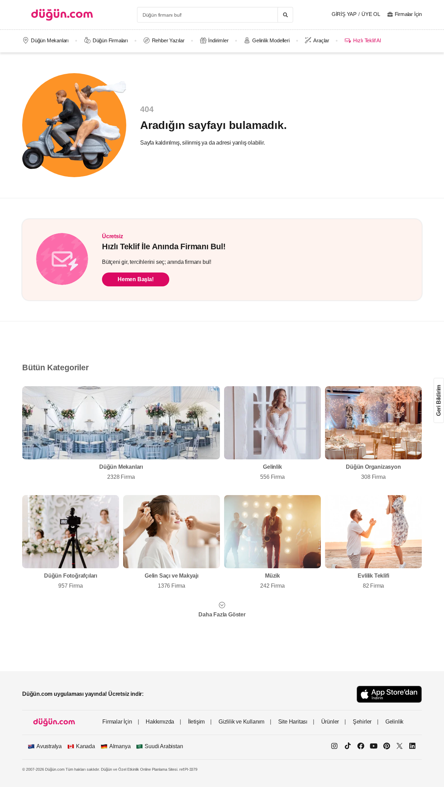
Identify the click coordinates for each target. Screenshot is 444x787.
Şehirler (362, 722)
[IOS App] (389, 694)
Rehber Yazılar (168, 40)
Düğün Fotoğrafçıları (70, 581)
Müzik (272, 581)
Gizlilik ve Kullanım (241, 722)
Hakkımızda (160, 722)
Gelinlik (272, 472)
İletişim (196, 722)
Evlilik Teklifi (373, 581)
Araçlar (321, 40)
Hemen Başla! (136, 279)
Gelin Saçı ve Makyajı (171, 581)
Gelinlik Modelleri (270, 40)
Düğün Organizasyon (373, 472)
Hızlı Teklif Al (367, 40)
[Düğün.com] (62, 15)
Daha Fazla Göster (222, 614)
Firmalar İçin (408, 14)
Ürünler (330, 722)
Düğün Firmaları (110, 40)
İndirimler (218, 40)
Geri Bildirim (439, 400)
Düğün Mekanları (50, 40)
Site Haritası (292, 722)
